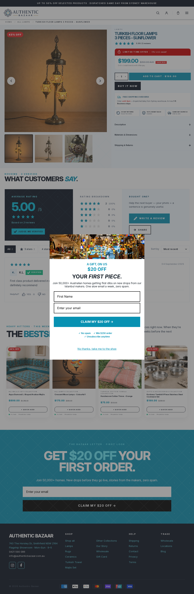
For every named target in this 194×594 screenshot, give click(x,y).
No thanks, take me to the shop (97, 348)
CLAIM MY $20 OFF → (97, 322)
